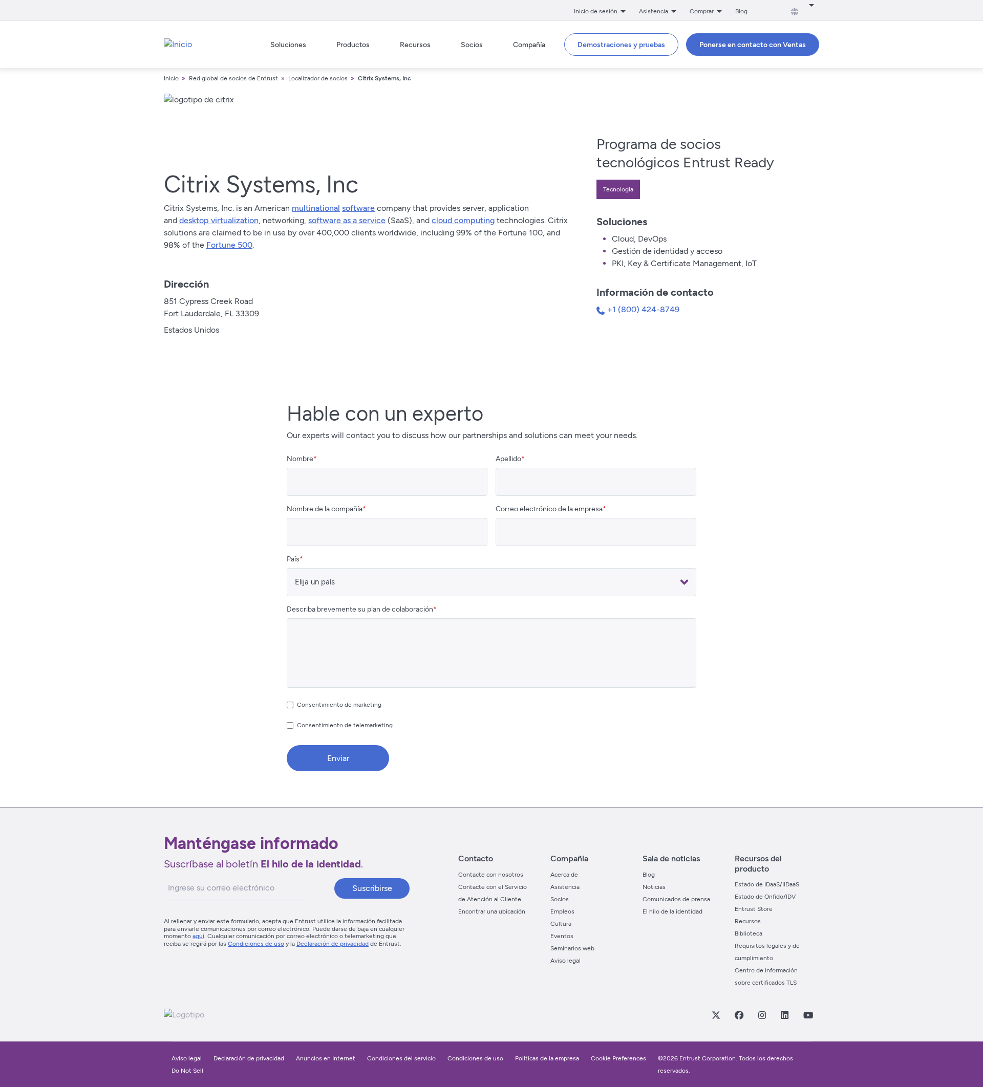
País (293, 559)
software (358, 208)
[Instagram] (762, 1015)
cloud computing (463, 220)
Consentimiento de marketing (339, 704)
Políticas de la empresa (548, 1058)
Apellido (508, 458)
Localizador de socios (318, 78)
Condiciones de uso (256, 943)
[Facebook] (738, 1015)
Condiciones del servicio (401, 1058)
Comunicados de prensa (676, 899)
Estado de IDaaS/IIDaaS (767, 884)
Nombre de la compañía (324, 509)
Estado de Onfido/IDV (765, 896)
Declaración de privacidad (332, 943)
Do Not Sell (187, 1070)
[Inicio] (178, 44)
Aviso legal (565, 960)
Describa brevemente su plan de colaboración (360, 609)
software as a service (347, 220)
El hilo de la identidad (672, 911)
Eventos (561, 936)
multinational (316, 208)
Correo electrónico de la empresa (549, 509)
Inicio (171, 78)
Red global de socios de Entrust (233, 78)
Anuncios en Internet (325, 1058)
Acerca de (564, 874)
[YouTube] (808, 1015)
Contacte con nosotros (490, 874)
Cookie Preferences (618, 1058)
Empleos (562, 911)
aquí (198, 936)
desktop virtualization (219, 220)
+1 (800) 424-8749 (643, 309)
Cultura (560, 923)
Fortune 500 (229, 245)
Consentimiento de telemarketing (345, 725)
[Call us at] (601, 312)
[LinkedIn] (784, 1015)
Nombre (300, 458)
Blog (741, 11)
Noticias (654, 886)
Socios (559, 899)
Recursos (748, 921)
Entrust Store (754, 908)
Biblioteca (748, 933)
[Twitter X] (716, 1015)
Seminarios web (572, 948)
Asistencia (565, 886)
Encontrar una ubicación (491, 911)
